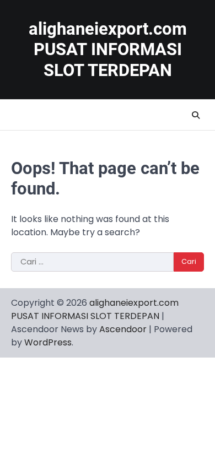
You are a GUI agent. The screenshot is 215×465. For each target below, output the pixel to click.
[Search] (195, 115)
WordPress (48, 342)
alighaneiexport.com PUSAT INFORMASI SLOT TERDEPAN (108, 49)
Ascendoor (123, 329)
